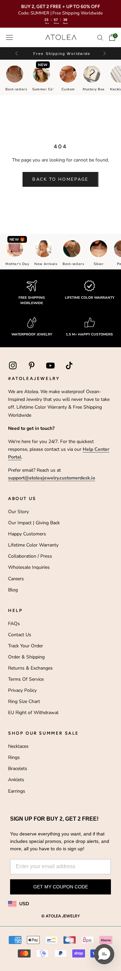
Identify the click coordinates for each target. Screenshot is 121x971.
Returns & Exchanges (30, 668)
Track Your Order (25, 646)
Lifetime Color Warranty (33, 545)
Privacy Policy (22, 690)
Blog (13, 590)
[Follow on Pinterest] (31, 365)
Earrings (16, 791)
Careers (16, 579)
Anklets (16, 779)
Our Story (18, 511)
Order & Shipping (26, 657)
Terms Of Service (26, 679)
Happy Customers (27, 534)
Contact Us (19, 634)
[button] (104, 53)
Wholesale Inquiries (29, 567)
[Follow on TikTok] (69, 365)
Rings (14, 757)
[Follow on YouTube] (50, 365)
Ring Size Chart (24, 701)
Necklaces (18, 746)
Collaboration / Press (30, 556)
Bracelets (17, 768)
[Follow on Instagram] (12, 365)
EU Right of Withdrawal (33, 712)
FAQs (14, 623)
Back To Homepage (60, 179)
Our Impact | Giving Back (34, 523)
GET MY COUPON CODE (60, 886)
